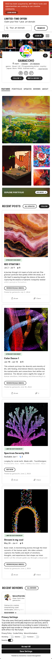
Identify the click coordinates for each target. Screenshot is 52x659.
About (45, 89)
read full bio (43, 69)
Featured (5, 89)
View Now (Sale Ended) (15, 288)
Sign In (38, 36)
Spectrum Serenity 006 (16, 453)
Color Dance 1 (11, 358)
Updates (28, 89)
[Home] (5, 36)
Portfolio (17, 89)
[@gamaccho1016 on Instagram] (26, 73)
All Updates (30, 206)
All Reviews (31, 588)
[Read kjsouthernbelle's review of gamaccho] (13, 604)
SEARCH (41, 28)
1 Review (24, 64)
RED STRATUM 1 (12, 264)
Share (16, 298)
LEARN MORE (11, 13)
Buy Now (9, 470)
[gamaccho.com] (21, 73)
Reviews (37, 89)
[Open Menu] (47, 35)
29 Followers (35, 64)
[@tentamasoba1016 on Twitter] (31, 73)
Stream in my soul (13, 539)
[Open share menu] (45, 56)
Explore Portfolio (14, 192)
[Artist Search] (27, 35)
